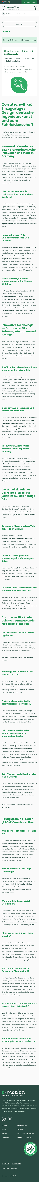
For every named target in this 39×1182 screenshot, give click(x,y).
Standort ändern (30, 40)
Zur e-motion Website (9, 1176)
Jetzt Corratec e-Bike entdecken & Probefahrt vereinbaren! (17, 806)
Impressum (5, 1164)
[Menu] (4, 8)
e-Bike (4, 1129)
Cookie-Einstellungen (9, 1168)
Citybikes (31, 919)
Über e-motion (22, 1129)
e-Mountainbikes (22, 913)
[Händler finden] (35, 8)
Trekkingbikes (6, 919)
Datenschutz (16, 1164)
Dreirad (4, 1133)
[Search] (3, 14)
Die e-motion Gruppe (24, 1137)
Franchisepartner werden (25, 1133)
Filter (18, 24)
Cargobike (5, 1137)
